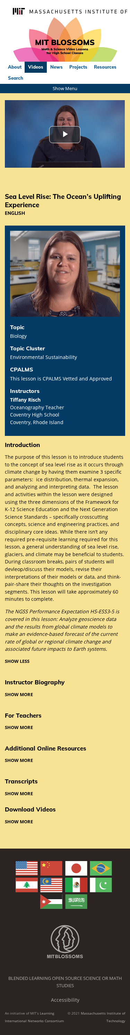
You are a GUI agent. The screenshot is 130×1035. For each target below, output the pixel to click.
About (14, 67)
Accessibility (65, 1000)
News (56, 67)
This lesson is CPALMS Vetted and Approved (61, 378)
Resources (105, 67)
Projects (78, 67)
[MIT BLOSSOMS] (65, 39)
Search (15, 78)
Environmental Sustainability (43, 357)
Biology (18, 336)
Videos (35, 67)
